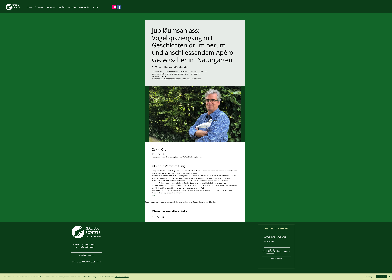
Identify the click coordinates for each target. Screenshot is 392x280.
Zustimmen (381, 277)
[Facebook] (119, 7)
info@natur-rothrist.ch (84, 247)
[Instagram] (114, 7)
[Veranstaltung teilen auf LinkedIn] (163, 217)
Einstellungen (369, 277)
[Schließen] (389, 276)
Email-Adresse (269, 241)
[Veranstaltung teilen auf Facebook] (153, 217)
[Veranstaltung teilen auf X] (158, 217)
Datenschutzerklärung (122, 277)
